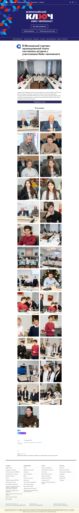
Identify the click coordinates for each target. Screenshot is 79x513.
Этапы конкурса (28, 39)
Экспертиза (34, 2)
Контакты (65, 39)
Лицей (25, 467)
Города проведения (29, 31)
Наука (28, 2)
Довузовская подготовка (29, 469)
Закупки (7, 478)
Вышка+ (25, 476)
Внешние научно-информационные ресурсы (49, 483)
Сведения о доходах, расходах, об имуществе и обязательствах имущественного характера (13, 487)
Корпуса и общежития (10, 476)
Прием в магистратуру (28, 478)
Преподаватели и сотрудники (12, 474)
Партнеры (42, 39)
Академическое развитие (47, 478)
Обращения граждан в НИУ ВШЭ (12, 480)
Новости (59, 39)
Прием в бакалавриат (28, 474)
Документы (36, 39)
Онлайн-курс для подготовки (47, 31)
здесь (69, 509)
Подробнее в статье (39, 102)
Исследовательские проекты (47, 469)
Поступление (12, 2)
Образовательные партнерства (30, 488)
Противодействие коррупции (12, 484)
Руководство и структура (11, 469)
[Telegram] (20, 430)
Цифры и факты (9, 467)
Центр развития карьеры (29, 484)
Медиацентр (62, 476)
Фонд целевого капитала (11, 482)
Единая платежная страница (11, 496)
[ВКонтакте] (18, 430)
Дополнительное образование (30, 482)
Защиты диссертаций (46, 476)
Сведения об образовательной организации (12, 491)
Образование (21, 2)
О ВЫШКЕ (8, 465)
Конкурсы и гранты (45, 480)
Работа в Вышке (9, 499)
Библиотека (61, 467)
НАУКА (43, 465)
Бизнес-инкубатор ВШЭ (28, 486)
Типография (61, 474)
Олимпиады (26, 472)
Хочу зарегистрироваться (39, 26)
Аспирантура (26, 480)
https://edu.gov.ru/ (33, 503)
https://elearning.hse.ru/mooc (59, 503)
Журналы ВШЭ (62, 478)
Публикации (61, 480)
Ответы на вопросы (51, 39)
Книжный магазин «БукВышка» (65, 472)
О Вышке (41, 2)
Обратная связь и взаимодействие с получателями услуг (31, 491)
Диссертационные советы (47, 474)
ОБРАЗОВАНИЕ (27, 465)
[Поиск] (75, 2)
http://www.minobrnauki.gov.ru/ (12, 503)
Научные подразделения (46, 467)
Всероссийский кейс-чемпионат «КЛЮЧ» (33, 442)
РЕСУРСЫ (61, 465)
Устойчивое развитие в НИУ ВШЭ (12, 472)
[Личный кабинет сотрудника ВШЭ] (73, 2)
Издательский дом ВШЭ (64, 469)
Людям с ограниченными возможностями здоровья (14, 494)
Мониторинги (44, 472)
